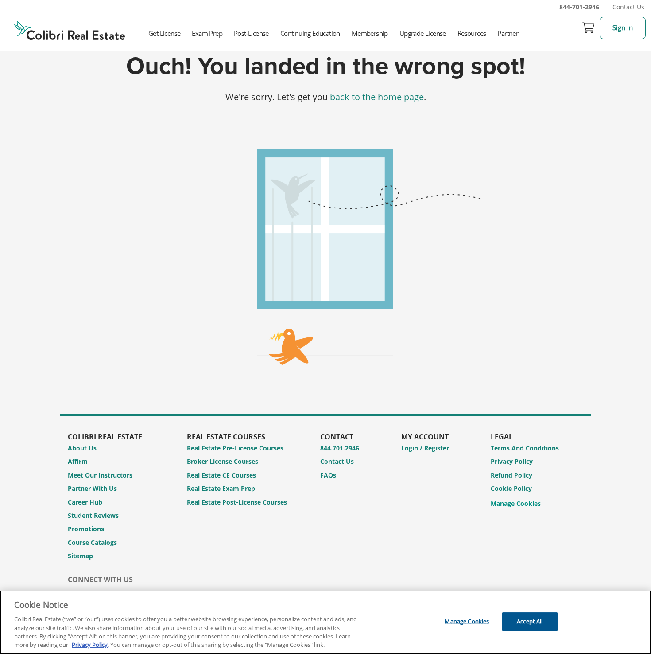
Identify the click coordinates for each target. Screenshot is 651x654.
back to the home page (377, 97)
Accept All (529, 621)
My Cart (588, 28)
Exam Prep (207, 33)
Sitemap (80, 556)
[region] (325, 622)
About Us (82, 448)
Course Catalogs (92, 542)
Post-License (251, 33)
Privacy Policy (512, 461)
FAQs (328, 475)
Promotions (86, 529)
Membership (370, 33)
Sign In (622, 27)
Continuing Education (310, 33)
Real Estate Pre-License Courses (235, 448)
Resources (471, 33)
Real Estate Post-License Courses (237, 502)
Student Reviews (93, 515)
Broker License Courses (222, 461)
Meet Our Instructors (100, 475)
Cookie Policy (511, 488)
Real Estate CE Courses (221, 475)
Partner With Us (92, 488)
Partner (507, 33)
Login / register (425, 448)
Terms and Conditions (525, 448)
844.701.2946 (339, 448)
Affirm (78, 461)
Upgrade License (422, 33)
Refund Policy (511, 475)
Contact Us (628, 7)
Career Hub (85, 502)
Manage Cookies (516, 504)
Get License (164, 33)
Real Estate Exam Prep (221, 488)
